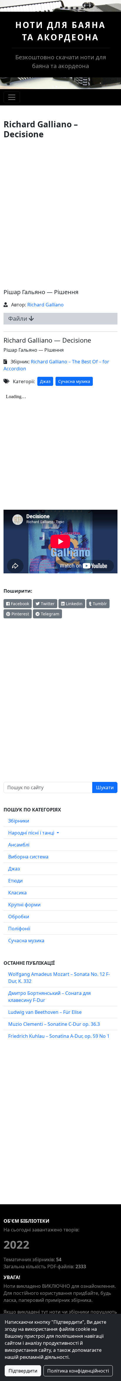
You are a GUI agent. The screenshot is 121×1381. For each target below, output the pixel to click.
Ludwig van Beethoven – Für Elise (45, 1012)
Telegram (49, 614)
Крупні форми (24, 904)
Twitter (47, 603)
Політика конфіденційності (78, 1371)
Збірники (18, 821)
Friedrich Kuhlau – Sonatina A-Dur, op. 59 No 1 (59, 1036)
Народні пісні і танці (32, 833)
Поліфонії (19, 928)
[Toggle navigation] (12, 97)
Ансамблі (18, 845)
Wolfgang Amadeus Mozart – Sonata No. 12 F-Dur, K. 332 (59, 977)
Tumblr (99, 603)
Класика (17, 892)
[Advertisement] (60, 213)
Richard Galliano (45, 304)
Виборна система (28, 856)
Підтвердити (23, 1371)
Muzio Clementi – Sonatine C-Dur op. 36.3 (54, 1024)
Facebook (19, 603)
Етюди (15, 880)
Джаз (45, 381)
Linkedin (74, 603)
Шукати (105, 787)
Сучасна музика (74, 381)
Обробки (18, 916)
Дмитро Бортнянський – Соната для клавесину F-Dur (49, 996)
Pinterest (19, 614)
